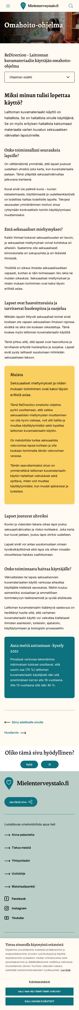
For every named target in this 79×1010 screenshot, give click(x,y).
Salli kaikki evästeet (39, 1001)
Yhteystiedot (21, 860)
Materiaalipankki (23, 886)
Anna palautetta (23, 834)
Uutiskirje (18, 873)
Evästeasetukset (39, 981)
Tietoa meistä (21, 847)
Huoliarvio (11, 732)
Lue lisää (65, 970)
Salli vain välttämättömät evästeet (39, 991)
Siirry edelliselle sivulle (27, 722)
